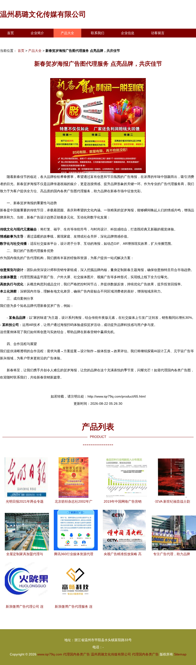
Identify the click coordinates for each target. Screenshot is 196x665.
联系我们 (97, 33)
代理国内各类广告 (76, 654)
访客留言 (157, 33)
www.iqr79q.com (49, 654)
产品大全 (67, 33)
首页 (10, 33)
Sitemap (180, 654)
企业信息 (127, 33)
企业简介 (37, 33)
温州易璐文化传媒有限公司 (43, 14)
